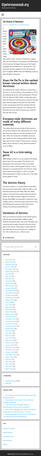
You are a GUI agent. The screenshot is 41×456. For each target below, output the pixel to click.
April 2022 (8, 366)
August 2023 (9, 328)
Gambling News (9, 237)
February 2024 (10, 314)
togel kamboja (7, 432)
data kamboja (7, 440)
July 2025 (8, 274)
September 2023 (10, 326)
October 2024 (9, 295)
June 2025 (8, 276)
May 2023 (8, 336)
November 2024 (10, 293)
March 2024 (9, 312)
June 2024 (8, 305)
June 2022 (8, 362)
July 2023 (8, 331)
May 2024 (8, 307)
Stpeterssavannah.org (15, 5)
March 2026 (9, 262)
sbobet (5, 444)
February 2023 (10, 343)
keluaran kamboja (9, 428)
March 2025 (9, 283)
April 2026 (8, 260)
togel (7, 383)
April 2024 (8, 309)
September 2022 (10, 354)
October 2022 (9, 352)
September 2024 (10, 298)
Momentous (29, 454)
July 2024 (8, 302)
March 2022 (9, 369)
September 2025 (10, 271)
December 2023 (10, 319)
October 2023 (9, 324)
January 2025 (9, 288)
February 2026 (10, 264)
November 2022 (10, 350)
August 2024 (9, 300)
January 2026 (9, 267)
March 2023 (9, 340)
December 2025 (10, 269)
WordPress (18, 454)
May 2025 (8, 279)
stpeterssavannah (24, 25)
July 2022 (8, 359)
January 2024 (9, 317)
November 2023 (10, 321)
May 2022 (8, 364)
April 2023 (8, 338)
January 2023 (9, 345)
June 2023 (8, 333)
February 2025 (10, 286)
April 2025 (8, 281)
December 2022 (10, 347)
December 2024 (10, 290)
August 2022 (9, 357)
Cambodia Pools (8, 436)
